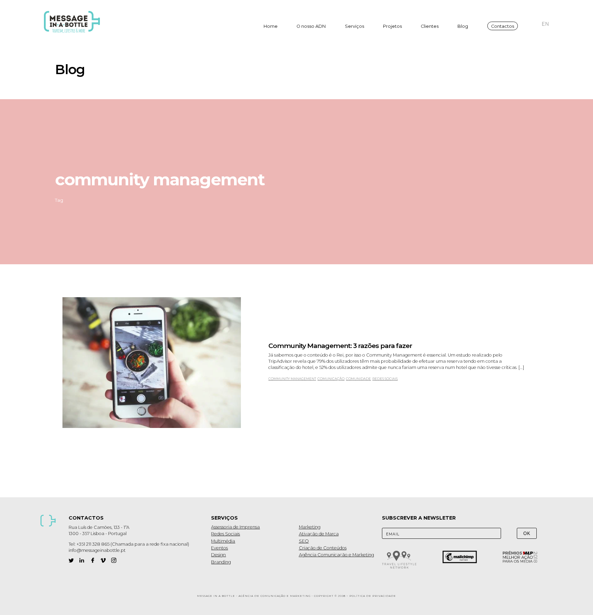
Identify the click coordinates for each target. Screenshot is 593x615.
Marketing (310, 527)
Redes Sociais (225, 533)
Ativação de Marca (319, 533)
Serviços (354, 26)
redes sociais (385, 379)
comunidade (358, 379)
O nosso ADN (311, 26)
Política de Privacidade (372, 595)
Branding (221, 562)
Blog (462, 26)
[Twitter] (71, 560)
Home (271, 26)
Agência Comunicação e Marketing (336, 554)
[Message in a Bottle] (74, 22)
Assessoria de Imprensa (235, 527)
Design (218, 554)
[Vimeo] (103, 560)
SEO (304, 541)
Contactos (502, 26)
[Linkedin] (81, 560)
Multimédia (223, 541)
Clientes (430, 26)
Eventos (219, 547)
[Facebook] (92, 560)
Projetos (392, 26)
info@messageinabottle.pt (97, 550)
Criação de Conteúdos (323, 547)
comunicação (331, 379)
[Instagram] (113, 560)
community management (292, 379)
